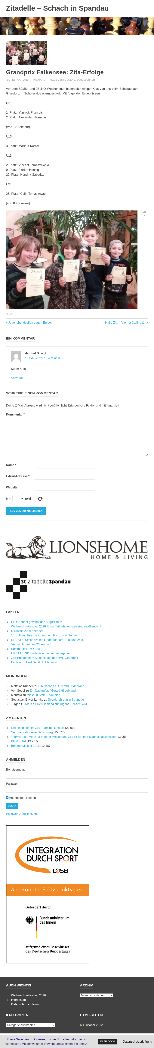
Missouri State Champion (43, 695)
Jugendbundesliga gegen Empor (30, 322)
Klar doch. (107, 1041)
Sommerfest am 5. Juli (26, 648)
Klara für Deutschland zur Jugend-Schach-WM (56, 704)
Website (11, 487)
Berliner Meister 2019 (25, 745)
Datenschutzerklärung (25, 1004)
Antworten (17, 377)
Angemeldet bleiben (22, 797)
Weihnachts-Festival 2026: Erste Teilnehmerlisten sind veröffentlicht (56, 626)
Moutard (39, 79)
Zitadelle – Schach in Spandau (57, 8)
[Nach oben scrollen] (147, 1041)
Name (11, 465)
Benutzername (16, 769)
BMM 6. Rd (18, 741)
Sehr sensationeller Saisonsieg (32, 732)
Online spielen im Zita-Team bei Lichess (37, 727)
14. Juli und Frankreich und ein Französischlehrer (44, 635)
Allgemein (57, 79)
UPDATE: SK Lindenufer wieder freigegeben (41, 653)
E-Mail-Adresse (17, 476)
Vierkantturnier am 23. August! (31, 644)
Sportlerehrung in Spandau (66, 699)
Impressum (18, 999)
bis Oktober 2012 (91, 1025)
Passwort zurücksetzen (21, 813)
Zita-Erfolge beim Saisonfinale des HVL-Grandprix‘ (45, 657)
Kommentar (15, 414)
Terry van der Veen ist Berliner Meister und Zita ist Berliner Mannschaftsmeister (63, 736)
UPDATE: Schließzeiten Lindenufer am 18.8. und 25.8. (47, 639)
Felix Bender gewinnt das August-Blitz (36, 622)
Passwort (12, 783)
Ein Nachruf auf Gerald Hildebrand (34, 662)
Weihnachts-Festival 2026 (28, 995)
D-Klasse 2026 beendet (27, 631)
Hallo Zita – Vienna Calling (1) (125, 322)
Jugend (70, 79)
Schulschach (86, 79)
